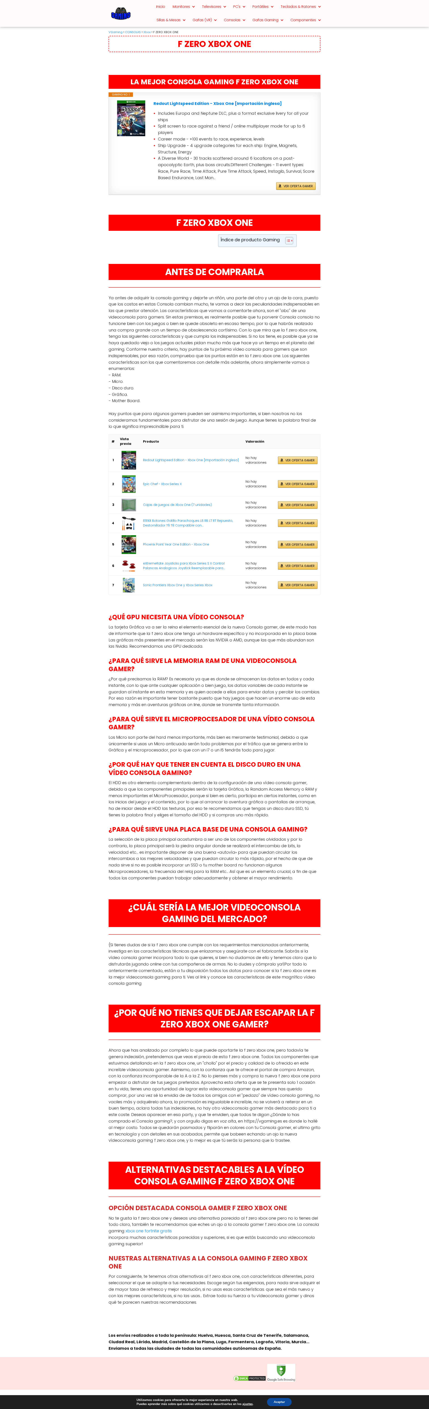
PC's (236, 6)
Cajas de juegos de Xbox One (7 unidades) (177, 505)
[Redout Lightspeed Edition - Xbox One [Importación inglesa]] (131, 118)
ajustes (247, 1404)
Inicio (160, 6)
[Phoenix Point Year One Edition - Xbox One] (129, 544)
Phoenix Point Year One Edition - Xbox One (176, 544)
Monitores (181, 6)
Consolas (232, 20)
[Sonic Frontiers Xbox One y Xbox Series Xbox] (129, 585)
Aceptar (279, 1402)
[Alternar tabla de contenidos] (287, 240)
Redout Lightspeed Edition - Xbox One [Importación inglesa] (218, 103)
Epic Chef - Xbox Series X (162, 484)
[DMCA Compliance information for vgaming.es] (249, 1380)
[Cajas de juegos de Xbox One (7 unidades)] (129, 505)
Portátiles (260, 6)
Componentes (303, 20)
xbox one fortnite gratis (149, 1231)
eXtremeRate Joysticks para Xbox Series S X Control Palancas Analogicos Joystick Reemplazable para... (184, 565)
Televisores (211, 6)
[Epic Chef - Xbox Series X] (129, 484)
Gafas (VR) (202, 20)
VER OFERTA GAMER (298, 186)
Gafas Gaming (265, 20)
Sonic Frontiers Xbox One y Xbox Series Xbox (177, 585)
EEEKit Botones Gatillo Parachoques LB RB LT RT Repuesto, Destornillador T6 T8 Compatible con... (188, 523)
